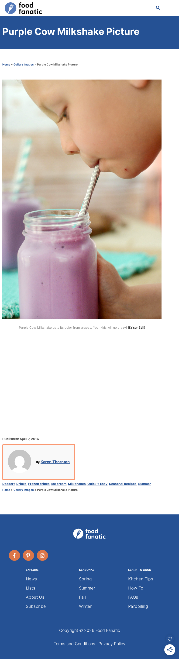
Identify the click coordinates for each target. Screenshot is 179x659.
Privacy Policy (112, 643)
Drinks (21, 484)
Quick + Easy (97, 484)
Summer (144, 484)
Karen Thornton (55, 461)
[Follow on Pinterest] (28, 555)
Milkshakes (77, 484)
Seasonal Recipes (123, 484)
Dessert (8, 484)
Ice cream (58, 484)
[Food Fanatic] (75, 8)
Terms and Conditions (74, 643)
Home (6, 64)
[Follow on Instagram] (42, 555)
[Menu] (172, 8)
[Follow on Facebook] (14, 555)
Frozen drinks (39, 484)
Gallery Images (24, 64)
